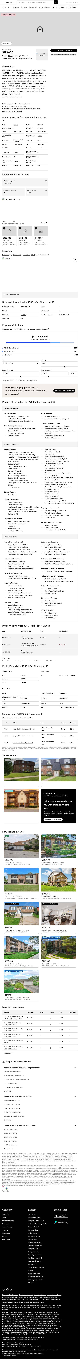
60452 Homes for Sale (10, 1137)
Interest (43, 360)
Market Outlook (33, 1227)
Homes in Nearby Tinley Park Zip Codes (20, 1125)
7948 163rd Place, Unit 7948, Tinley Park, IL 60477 (13, 1029)
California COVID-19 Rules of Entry (29, 1299)
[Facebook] (8, 1289)
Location (24, 7)
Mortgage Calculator (35, 1242)
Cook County (18, 144)
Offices (4, 1236)
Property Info (33, 7)
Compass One (33, 1230)
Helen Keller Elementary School (23, 729)
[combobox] (35, 2)
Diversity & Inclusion (35, 1255)
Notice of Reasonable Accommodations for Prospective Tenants (21, 1346)
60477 (30, 58)
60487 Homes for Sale (10, 1141)
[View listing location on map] (42, 54)
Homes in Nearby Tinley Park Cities (18, 1097)
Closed (16, 125)
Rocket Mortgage (42, 329)
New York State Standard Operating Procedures (16, 1344)
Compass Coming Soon (36, 1221)
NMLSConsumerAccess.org (35, 1353)
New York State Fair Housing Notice (13, 1343)
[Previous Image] (43, 769)
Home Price (6, 370)
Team (4, 1218)
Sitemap (31, 1283)
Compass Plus (33, 1249)
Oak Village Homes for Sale (12, 1072)
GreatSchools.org (32, 747)
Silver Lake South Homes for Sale (14, 1075)
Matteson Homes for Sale (11, 1100)
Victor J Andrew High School (23, 743)
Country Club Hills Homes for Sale (14, 1116)
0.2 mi (72, 729)
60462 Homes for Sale (10, 1129)
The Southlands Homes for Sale (13, 1087)
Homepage (5, 255)
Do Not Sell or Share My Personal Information (17, 1295)
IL (11, 255)
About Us (5, 1214)
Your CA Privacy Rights (52, 1299)
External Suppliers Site (35, 1277)
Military (30, 1270)
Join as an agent (8, 1227)
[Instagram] (4, 1289)
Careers (5, 1230)
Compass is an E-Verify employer (38, 1297)
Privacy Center (52, 1295)
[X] (12, 1289)
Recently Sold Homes (35, 1280)
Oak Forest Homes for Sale (12, 1104)
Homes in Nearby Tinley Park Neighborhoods (22, 1068)
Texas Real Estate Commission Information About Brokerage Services (23, 1337)
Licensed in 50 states (9, 1355)
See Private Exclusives (53, 819)
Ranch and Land (34, 1273)
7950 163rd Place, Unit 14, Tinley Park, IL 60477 (12, 1023)
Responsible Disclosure (18, 1297)
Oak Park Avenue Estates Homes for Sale (16, 1079)
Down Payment (46, 370)
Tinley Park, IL (22, 58)
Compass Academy (35, 1245)
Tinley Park (26, 255)
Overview (16, 7)
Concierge (31, 1214)
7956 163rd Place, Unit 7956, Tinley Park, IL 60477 (13, 1048)
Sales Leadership (8, 1221)
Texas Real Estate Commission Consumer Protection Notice (20, 1339)
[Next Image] (73, 769)
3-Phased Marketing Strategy (38, 1224)
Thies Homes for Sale (10, 1083)
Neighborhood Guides (35, 1258)
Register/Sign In (72, 2)
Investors (5, 1224)
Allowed (23, 315)
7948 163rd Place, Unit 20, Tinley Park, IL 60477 (12, 1036)
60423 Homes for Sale (10, 1145)
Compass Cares (33, 1252)
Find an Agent (33, 1239)
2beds (4, 56)
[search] (56, 2)
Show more (7, 1091)
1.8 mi (72, 743)
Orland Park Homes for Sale (12, 1112)
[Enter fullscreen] (75, 260)
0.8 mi (72, 736)
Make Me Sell (32, 1233)
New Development (34, 1261)
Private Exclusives (34, 1218)
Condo (40, 136)
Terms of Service (40, 1295)
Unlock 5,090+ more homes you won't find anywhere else (58, 804)
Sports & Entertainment (36, 1267)
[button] (2, 2)
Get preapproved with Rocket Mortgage (63, 54)
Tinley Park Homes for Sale (12, 1108)
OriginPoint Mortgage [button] (26, 329)
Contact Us (6, 1233)
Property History (44, 7)
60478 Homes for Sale (10, 1133)
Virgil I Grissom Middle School (23, 736)
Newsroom (6, 1239)
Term (4, 360)
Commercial (32, 1264)
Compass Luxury (34, 1236)
